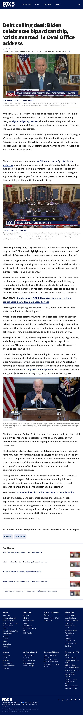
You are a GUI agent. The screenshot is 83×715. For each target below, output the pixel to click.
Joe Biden (20, 536)
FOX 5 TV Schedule (71, 621)
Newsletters (7, 644)
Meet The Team (70, 618)
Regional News (51, 652)
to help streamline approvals (39, 369)
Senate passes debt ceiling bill (14, 230)
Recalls (5, 658)
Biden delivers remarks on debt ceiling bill (19, 100)
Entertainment (8, 634)
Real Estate (6, 668)
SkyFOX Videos (28, 663)
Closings (26, 618)
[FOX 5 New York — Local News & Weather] (10, 4)
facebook (59, 699)
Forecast (26, 615)
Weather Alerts (28, 621)
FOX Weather (28, 633)
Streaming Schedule (9, 618)
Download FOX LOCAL (70, 627)
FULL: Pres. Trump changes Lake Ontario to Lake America (22, 552)
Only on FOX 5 (30, 652)
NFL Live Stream (71, 658)
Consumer (6, 655)
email (79, 699)
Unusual (5, 636)
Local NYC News (8, 621)
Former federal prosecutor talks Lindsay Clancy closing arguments (25, 581)
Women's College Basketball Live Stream (71, 681)
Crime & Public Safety (10, 631)
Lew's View (27, 658)
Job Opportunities (71, 630)
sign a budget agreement (25, 121)
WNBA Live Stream (71, 686)
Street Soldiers (28, 655)
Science (5, 639)
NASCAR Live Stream (72, 668)
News (5, 612)
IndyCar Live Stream (72, 670)
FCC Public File (70, 641)
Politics (17, 52)
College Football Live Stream (72, 661)
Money (6, 652)
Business (6, 660)
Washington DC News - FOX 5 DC (51, 665)
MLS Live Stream (71, 688)
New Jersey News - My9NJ (50, 656)
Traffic (25, 623)
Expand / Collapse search (79, 4)
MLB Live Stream (71, 665)
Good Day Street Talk (51, 618)
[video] (75, 555)
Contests (68, 638)
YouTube (71, 699)
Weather (27, 612)
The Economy (7, 663)
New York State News (10, 623)
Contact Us (69, 636)
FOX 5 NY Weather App (29, 629)
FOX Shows (69, 623)
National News (8, 626)
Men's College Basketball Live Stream (70, 675)
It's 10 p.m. (68, 646)
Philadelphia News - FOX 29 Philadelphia (51, 661)
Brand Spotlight (28, 666)
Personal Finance (9, 666)
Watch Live (6, 615)
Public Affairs (69, 633)
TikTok (67, 699)
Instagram (63, 699)
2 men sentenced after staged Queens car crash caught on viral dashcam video (30, 591)
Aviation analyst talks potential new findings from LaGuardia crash (25, 562)
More (57, 5)
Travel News (27, 626)
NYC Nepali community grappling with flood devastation (22, 572)
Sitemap (5, 647)
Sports (5, 641)
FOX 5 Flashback (29, 660)
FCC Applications (71, 643)
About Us (69, 612)
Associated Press (8, 52)
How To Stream (70, 615)
